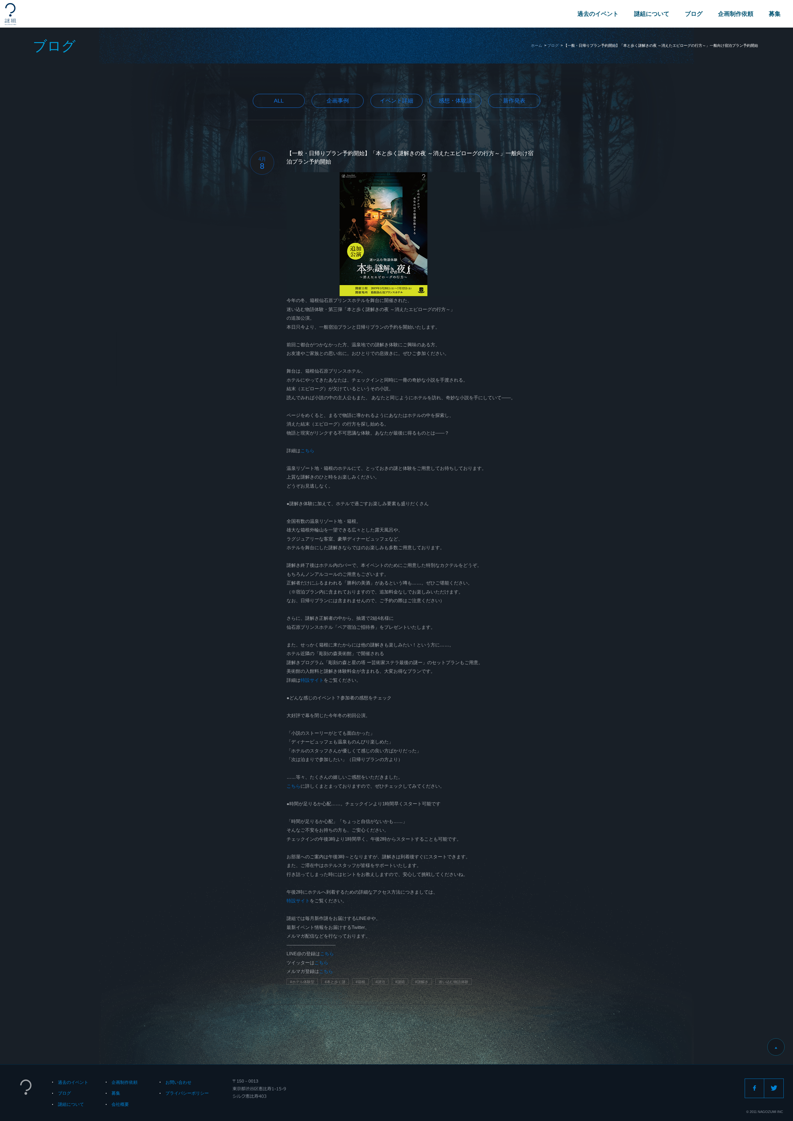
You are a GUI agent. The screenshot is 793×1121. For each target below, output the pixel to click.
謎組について (651, 14)
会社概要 (120, 1104)
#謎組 (400, 982)
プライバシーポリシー (187, 1093)
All (279, 101)
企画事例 (337, 101)
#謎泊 (380, 982)
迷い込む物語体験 (453, 982)
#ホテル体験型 (302, 982)
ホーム (536, 45)
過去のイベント (598, 14)
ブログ (694, 14)
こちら (307, 450)
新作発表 (514, 101)
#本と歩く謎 (335, 982)
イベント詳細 (396, 101)
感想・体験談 (455, 101)
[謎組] (10, 14)
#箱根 (360, 982)
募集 (775, 14)
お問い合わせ (178, 1082)
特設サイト (312, 680)
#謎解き (421, 982)
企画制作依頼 (735, 14)
